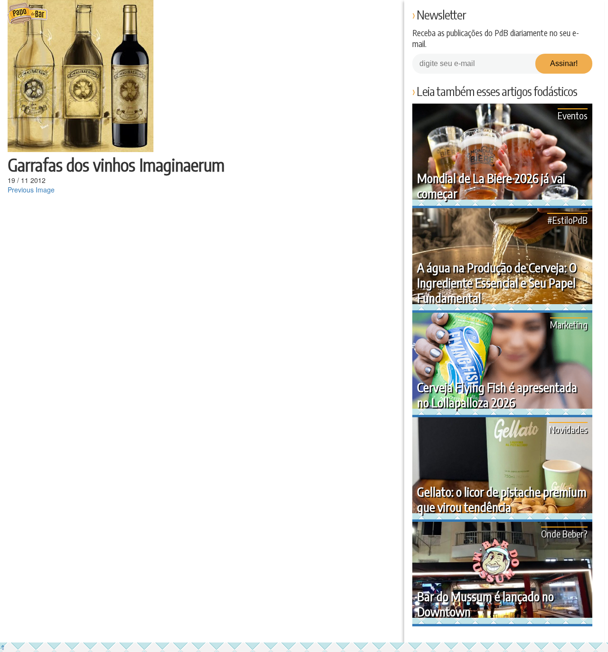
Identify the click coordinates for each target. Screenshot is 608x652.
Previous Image (31, 189)
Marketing (569, 324)
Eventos (573, 115)
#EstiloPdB (567, 220)
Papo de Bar (27, 14)
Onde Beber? (564, 533)
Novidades (568, 429)
